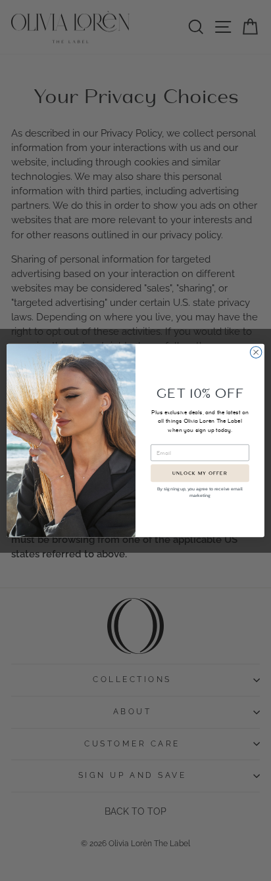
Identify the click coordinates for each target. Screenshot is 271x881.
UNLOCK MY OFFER (199, 473)
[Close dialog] (256, 352)
